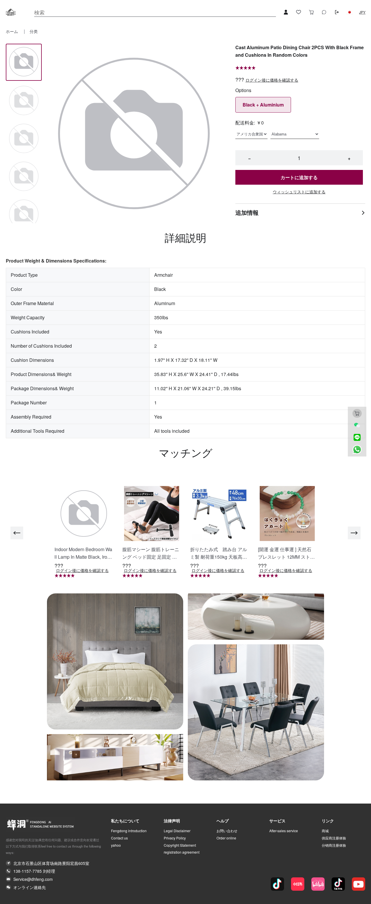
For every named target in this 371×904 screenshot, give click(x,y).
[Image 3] (24, 177)
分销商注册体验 (334, 845)
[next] (354, 533)
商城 (325, 830)
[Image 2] (24, 139)
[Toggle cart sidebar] (311, 12)
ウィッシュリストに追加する (299, 191)
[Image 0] (24, 62)
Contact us (119, 838)
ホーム (12, 31)
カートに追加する (299, 177)
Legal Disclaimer (177, 830)
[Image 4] (24, 214)
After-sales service (283, 830)
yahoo (116, 845)
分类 (34, 31)
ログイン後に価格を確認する (271, 80)
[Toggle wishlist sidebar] (298, 12)
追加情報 (247, 212)
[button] (349, 12)
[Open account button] (286, 12)
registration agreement (181, 852)
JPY (362, 12)
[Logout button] (337, 12)
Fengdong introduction (129, 830)
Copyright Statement (180, 845)
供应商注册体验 (334, 838)
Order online (226, 838)
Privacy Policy (175, 838)
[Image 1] (24, 101)
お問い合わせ (227, 830)
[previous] (16, 533)
